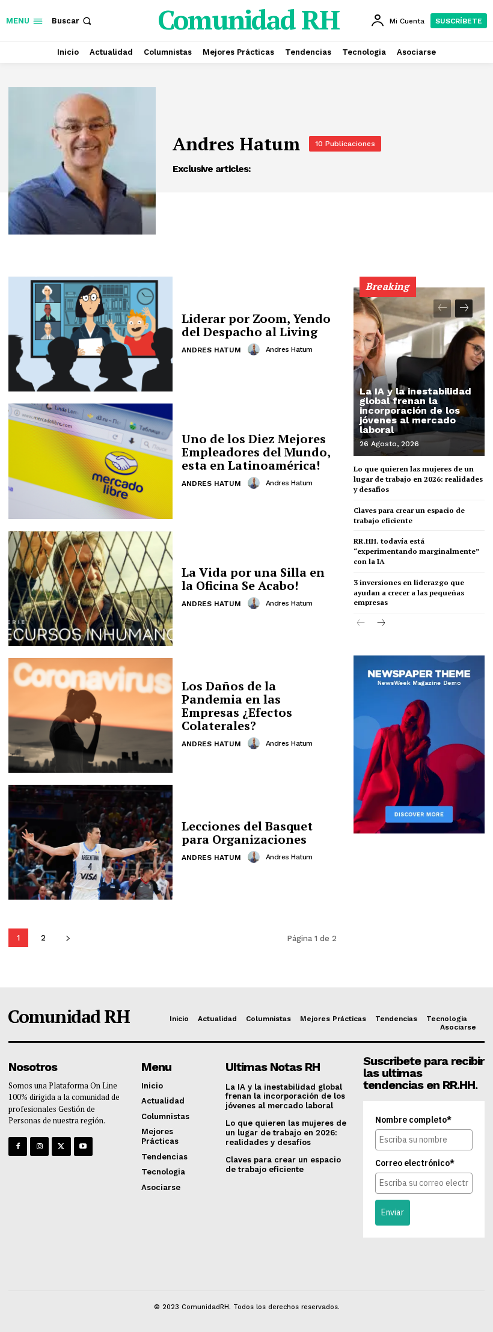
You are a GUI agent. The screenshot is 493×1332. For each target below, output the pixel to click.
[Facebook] (17, 1146)
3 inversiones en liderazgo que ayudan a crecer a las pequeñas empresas (409, 592)
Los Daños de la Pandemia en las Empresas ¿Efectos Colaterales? (237, 706)
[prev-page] (442, 308)
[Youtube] (83, 1146)
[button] (73, 20)
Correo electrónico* (415, 1163)
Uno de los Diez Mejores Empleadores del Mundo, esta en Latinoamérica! (256, 452)
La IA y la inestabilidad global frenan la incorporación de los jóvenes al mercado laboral (415, 410)
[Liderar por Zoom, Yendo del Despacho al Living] (90, 334)
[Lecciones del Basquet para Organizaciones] (90, 842)
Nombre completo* (413, 1119)
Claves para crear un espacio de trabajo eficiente (409, 515)
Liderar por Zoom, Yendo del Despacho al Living (256, 325)
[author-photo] (255, 349)
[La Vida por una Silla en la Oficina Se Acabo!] (90, 588)
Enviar (392, 1212)
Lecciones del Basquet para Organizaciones (247, 832)
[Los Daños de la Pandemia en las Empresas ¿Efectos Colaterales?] (90, 715)
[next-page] (68, 937)
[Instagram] (39, 1146)
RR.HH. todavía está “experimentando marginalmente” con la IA (416, 551)
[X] (61, 1146)
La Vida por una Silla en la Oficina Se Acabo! (253, 579)
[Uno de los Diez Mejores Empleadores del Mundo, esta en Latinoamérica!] (90, 461)
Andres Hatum (211, 350)
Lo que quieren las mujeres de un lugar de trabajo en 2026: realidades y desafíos (418, 479)
